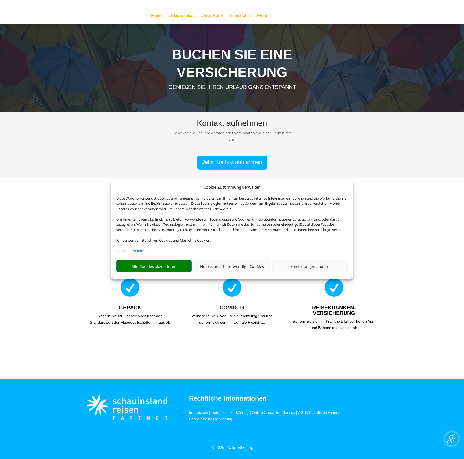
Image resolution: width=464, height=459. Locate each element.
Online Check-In (265, 412)
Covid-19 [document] (232, 307)
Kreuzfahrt (240, 15)
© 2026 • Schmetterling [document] (232, 447)
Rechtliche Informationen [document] (228, 398)
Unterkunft (213, 15)
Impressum (198, 412)
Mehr (262, 15)
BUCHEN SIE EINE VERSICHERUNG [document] (232, 63)
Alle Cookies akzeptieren (154, 266)
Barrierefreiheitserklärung (210, 419)
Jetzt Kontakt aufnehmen (232, 162)
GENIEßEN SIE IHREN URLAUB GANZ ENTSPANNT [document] (232, 87)
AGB (302, 412)
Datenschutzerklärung (230, 412)
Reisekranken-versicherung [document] (334, 310)
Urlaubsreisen (182, 15)
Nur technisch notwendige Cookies (232, 266)
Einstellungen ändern (310, 266)
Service (288, 412)
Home (157, 15)
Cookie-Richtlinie (129, 250)
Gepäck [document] (130, 307)
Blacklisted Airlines (324, 412)
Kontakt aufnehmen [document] (232, 123)
